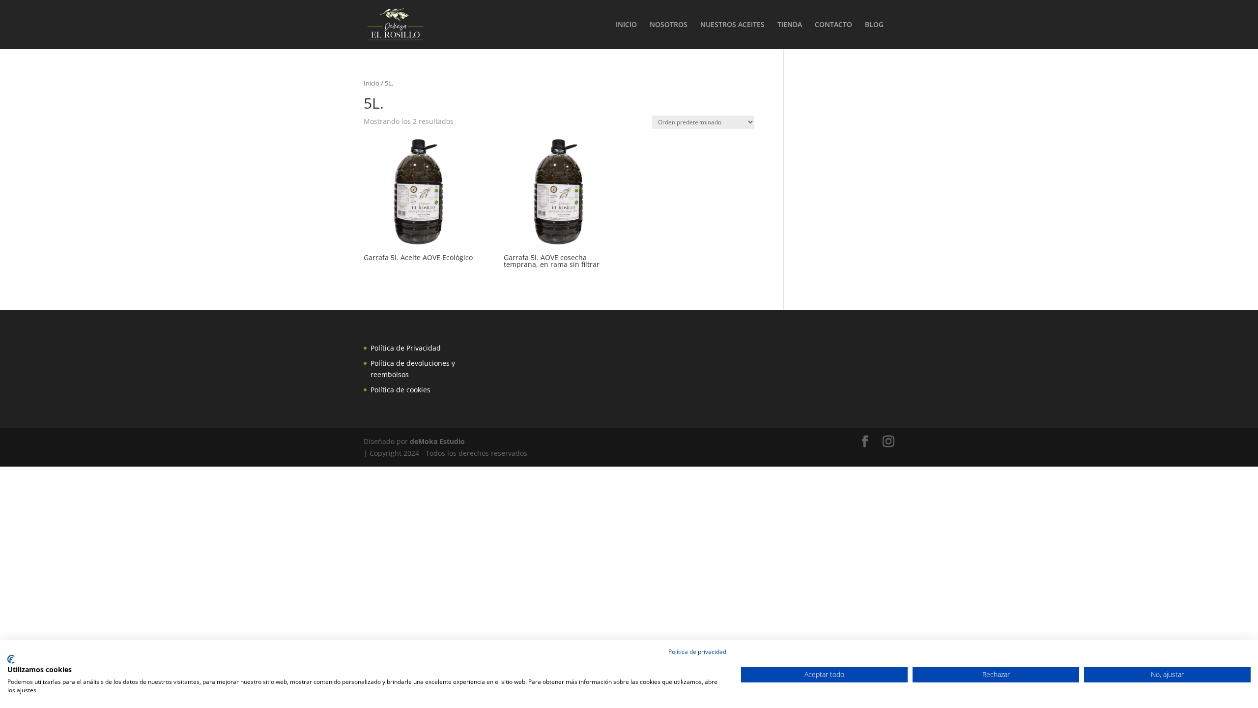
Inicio (371, 83)
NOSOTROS (668, 25)
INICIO (626, 25)
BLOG (874, 25)
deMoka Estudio (437, 441)
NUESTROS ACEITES (732, 25)
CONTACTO (833, 25)
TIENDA (789, 25)
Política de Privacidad (406, 348)
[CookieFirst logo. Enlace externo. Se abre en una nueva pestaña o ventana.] (11, 659)
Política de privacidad (697, 652)
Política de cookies (400, 389)
